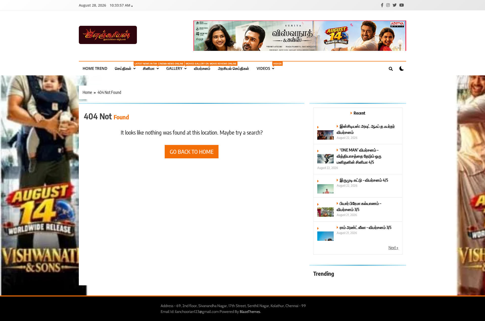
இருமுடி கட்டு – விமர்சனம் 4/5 (364, 180)
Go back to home (191, 151)
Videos (267, 66)
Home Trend (95, 68)
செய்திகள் (127, 66)
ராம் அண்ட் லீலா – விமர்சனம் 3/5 (366, 227)
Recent (359, 113)
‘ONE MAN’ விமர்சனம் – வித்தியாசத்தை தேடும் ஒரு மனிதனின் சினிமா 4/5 (359, 156)
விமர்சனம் (204, 66)
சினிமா (152, 66)
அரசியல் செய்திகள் (233, 68)
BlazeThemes (250, 311)
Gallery (178, 66)
